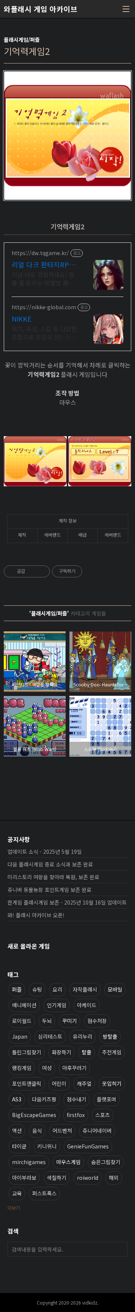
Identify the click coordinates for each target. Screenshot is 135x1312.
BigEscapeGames (34, 1115)
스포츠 (102, 1115)
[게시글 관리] (41, 571)
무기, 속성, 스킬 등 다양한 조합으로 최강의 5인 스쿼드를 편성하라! (44, 332)
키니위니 (47, 1146)
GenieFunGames (88, 1146)
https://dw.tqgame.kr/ (40, 253)
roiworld (87, 1177)
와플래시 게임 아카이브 (40, 9)
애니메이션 (24, 1005)
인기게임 (56, 1005)
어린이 (59, 1083)
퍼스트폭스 (44, 1193)
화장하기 (61, 1052)
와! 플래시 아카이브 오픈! (36, 915)
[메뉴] (126, 9)
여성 (47, 1067)
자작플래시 (85, 989)
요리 (57, 989)
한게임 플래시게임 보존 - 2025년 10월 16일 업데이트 (67, 902)
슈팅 (37, 989)
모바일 (115, 989)
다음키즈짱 (44, 1099)
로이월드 (22, 1020)
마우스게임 (68, 1162)
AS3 (16, 1099)
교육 (17, 1193)
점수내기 (76, 1099)
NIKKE (22, 318)
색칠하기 (56, 1177)
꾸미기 (69, 1020)
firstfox (76, 1115)
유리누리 (82, 1036)
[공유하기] (32, 571)
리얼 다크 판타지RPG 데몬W (43, 264)
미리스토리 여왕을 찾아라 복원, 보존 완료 (53, 877)
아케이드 (86, 1005)
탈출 (87, 1052)
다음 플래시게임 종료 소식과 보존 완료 (50, 864)
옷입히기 (112, 1083)
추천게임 (112, 1052)
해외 (113, 1177)
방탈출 (110, 1036)
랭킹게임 (22, 1067)
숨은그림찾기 (105, 1162)
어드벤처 (62, 1130)
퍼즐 (17, 989)
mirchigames (29, 1162)
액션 (17, 1130)
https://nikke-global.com (44, 307)
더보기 (14, 1207)
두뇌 (47, 1020)
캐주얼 (84, 1083)
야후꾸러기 (74, 1067)
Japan (19, 1036)
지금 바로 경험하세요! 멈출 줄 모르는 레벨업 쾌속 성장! (43, 278)
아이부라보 (24, 1177)
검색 (120, 1249)
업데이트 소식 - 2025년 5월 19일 (45, 851)
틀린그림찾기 (26, 1052)
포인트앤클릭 (26, 1083)
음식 (37, 1130)
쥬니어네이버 (97, 1130)
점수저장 (97, 1020)
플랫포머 (106, 1099)
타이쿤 (19, 1146)
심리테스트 (50, 1036)
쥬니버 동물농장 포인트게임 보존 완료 (50, 889)
